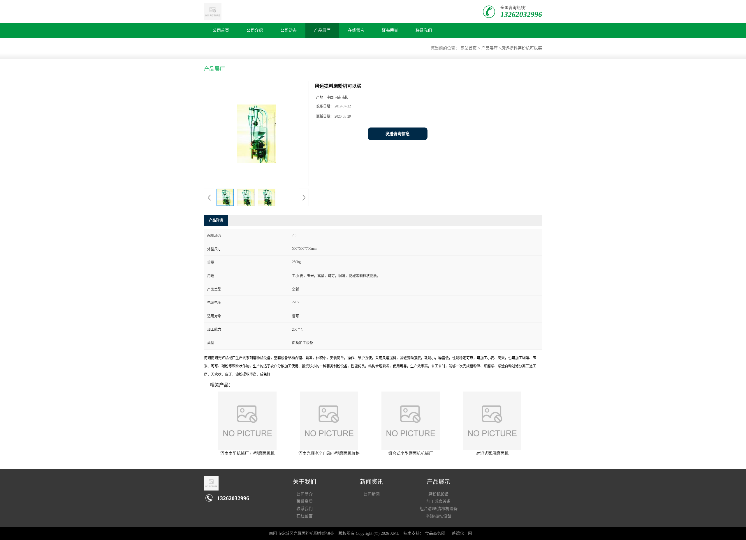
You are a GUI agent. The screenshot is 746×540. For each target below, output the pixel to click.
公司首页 (221, 30)
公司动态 (288, 30)
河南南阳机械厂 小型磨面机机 (247, 453)
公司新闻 (371, 494)
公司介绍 (255, 30)
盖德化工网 (462, 533)
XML (394, 533)
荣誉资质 (304, 501)
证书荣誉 (390, 30)
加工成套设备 (438, 501)
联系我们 (424, 30)
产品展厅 (322, 30)
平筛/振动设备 (438, 516)
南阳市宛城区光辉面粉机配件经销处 (301, 533)
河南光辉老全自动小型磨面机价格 (329, 453)
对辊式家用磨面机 (492, 453)
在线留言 (356, 30)
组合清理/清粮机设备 (439, 509)
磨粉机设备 (438, 494)
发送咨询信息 (397, 134)
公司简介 (304, 494)
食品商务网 (435, 533)
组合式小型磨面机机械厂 (410, 453)
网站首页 (468, 48)
